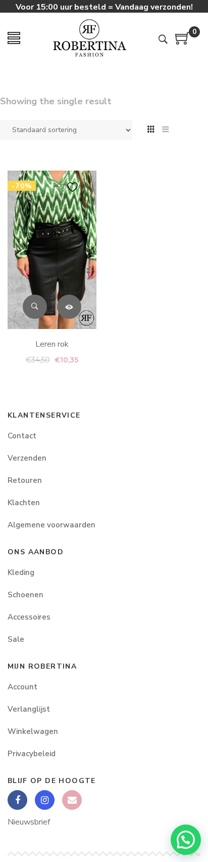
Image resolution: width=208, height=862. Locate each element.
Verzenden (27, 458)
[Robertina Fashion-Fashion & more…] (89, 38)
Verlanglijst (29, 709)
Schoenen (25, 595)
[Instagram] (45, 800)
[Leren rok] (52, 250)
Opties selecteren (69, 306)
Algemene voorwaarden (51, 525)
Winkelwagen (33, 731)
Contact (22, 436)
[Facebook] (17, 800)
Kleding (21, 572)
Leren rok (52, 343)
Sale (16, 639)
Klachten (24, 503)
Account (22, 687)
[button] (186, 840)
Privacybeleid (32, 754)
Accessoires (29, 617)
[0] (182, 42)
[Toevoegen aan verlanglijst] (68, 187)
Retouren (25, 480)
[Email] (72, 800)
